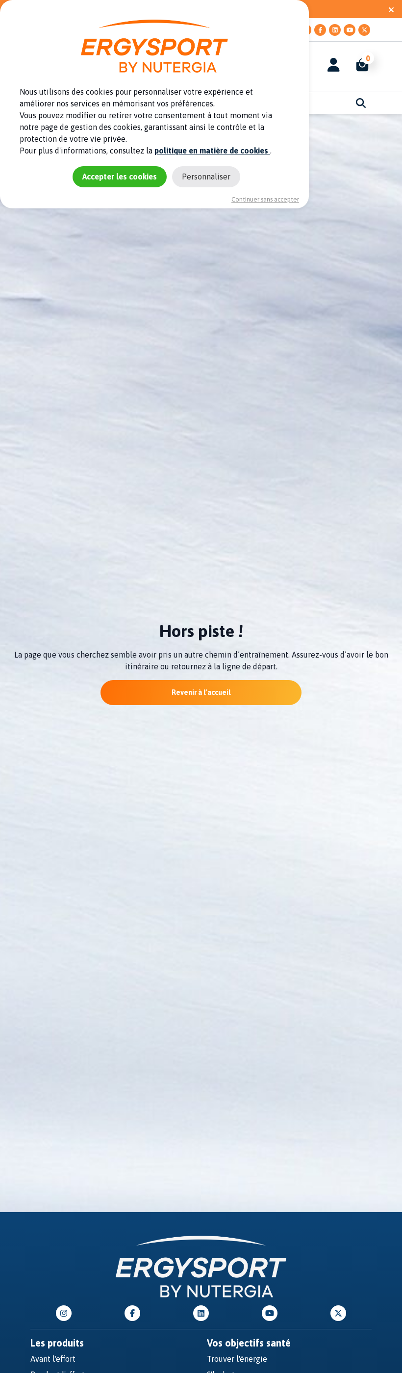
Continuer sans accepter (265, 199)
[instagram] (64, 1313)
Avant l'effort (52, 1358)
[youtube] (349, 30)
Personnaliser (206, 176)
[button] (357, 64)
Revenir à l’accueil (201, 692)
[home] (201, 1265)
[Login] (333, 65)
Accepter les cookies (119, 176)
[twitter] (364, 30)
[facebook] (320, 30)
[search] (361, 103)
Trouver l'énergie (237, 1358)
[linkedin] (334, 30)
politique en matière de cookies (212, 150)
